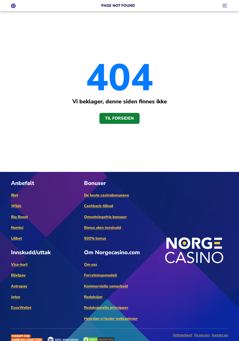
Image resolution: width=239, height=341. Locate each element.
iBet (14, 195)
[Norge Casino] (13, 5)
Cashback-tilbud (98, 206)
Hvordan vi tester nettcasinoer (111, 318)
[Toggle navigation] (224, 5)
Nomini (17, 227)
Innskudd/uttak (31, 252)
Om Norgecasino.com (112, 252)
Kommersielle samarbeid (106, 286)
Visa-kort (19, 264)
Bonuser (95, 183)
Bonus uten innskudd (102, 227)
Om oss (90, 264)
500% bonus (95, 238)
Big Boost (19, 216)
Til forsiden (119, 118)
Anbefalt (22, 183)
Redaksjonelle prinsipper (106, 307)
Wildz (16, 206)
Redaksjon (93, 296)
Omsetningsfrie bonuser (105, 216)
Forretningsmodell (100, 275)
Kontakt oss (220, 335)
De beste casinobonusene (106, 195)
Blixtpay (18, 275)
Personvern (202, 335)
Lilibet (16, 238)
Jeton (15, 296)
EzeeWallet (21, 307)
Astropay (19, 286)
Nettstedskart (182, 335)
